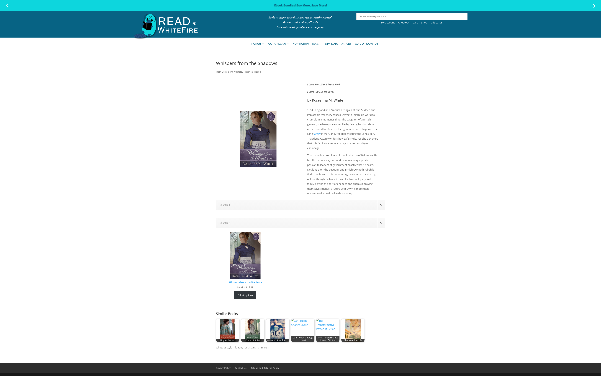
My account (388, 22)
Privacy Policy (223, 367)
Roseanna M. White (327, 100)
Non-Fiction (301, 44)
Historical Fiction (252, 71)
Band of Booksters (366, 44)
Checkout (403, 22)
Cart (415, 22)
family (317, 134)
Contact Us (241, 367)
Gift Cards (436, 22)
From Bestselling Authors (229, 71)
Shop (424, 22)
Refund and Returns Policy (265, 367)
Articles (346, 44)
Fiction (256, 44)
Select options (245, 295)
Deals (315, 44)
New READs (331, 44)
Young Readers (276, 44)
